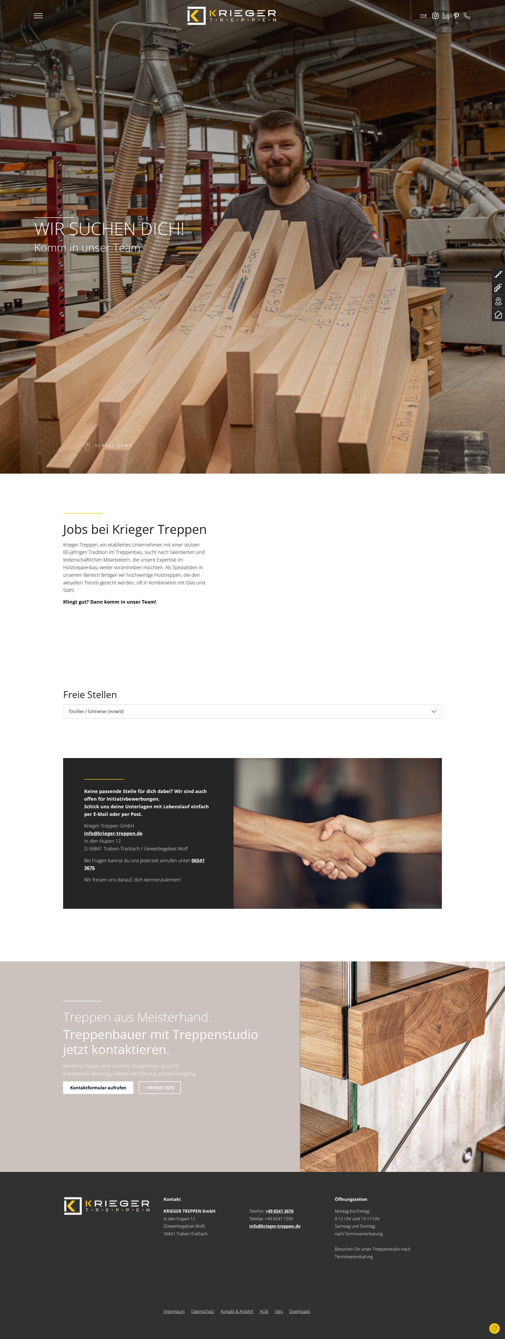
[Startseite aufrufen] (231, 16)
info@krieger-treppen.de (113, 833)
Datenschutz (202, 1311)
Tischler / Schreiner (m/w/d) (96, 711)
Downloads (299, 1311)
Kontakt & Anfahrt (237, 1311)
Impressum (174, 1311)
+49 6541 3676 (160, 1088)
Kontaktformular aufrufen (98, 1088)
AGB (264, 1311)
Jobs (279, 1311)
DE (423, 16)
